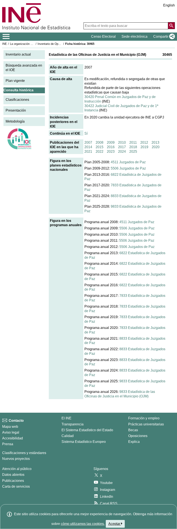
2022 (99, 151)
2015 (99, 147)
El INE (66, 418)
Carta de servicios (16, 486)
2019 (144, 147)
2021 (88, 151)
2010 (122, 142)
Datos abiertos (13, 474)
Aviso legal (10, 432)
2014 (88, 147)
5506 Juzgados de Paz (128, 168)
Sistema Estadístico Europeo (84, 441)
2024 (122, 151)
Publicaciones (13, 480)
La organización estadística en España (34, 43)
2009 (111, 142)
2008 (99, 142)
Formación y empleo (144, 418)
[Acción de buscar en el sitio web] (171, 25)
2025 (133, 151)
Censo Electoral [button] (103, 36)
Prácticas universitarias (146, 424)
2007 (88, 142)
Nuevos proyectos (16, 459)
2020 (156, 147)
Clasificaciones (17, 99)
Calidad (68, 436)
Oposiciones (137, 436)
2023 (111, 151)
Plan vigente (15, 80)
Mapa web (10, 426)
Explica (134, 441)
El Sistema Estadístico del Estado (87, 430)
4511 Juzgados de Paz (128, 162)
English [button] (169, 5)
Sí (86, 133)
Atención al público (17, 469)
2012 (144, 142)
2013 (155, 142)
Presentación (16, 110)
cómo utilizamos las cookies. (83, 524)
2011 (133, 142)
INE (4, 43)
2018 (133, 147)
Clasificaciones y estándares (24, 453)
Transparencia (73, 424)
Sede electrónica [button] (134, 36)
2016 (111, 147)
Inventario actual (18, 54)
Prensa (7, 444)
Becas (133, 430)
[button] (163, 36)
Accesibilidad (12, 438)
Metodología (15, 121)
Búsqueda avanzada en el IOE (24, 68)
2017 (122, 147)
